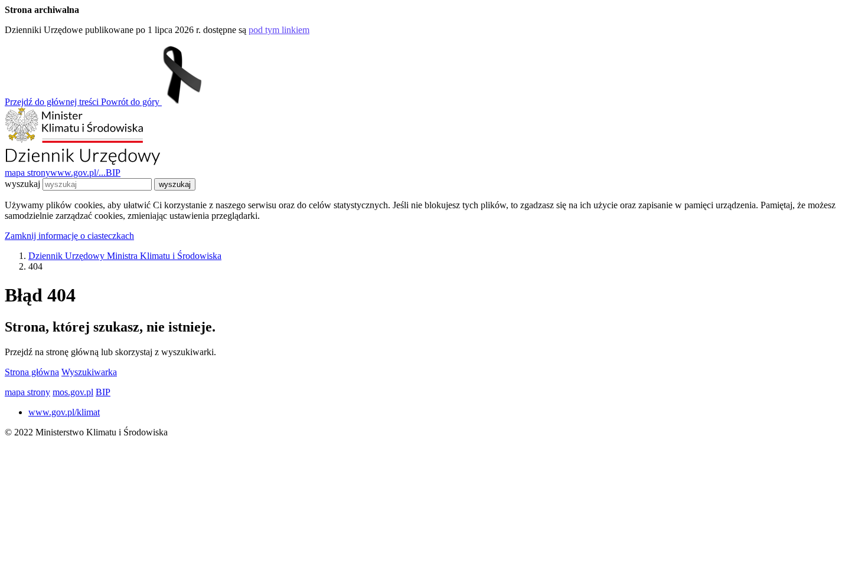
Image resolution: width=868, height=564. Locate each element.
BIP (113, 173)
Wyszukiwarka (89, 372)
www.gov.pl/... (78, 173)
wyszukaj (22, 184)
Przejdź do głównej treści (53, 102)
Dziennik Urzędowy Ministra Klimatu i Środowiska (124, 256)
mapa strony (27, 173)
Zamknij (69, 236)
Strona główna (32, 372)
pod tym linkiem (279, 30)
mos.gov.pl (73, 392)
